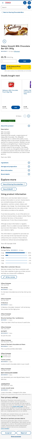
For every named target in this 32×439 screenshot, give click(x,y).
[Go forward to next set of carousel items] (28, 116)
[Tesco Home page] (8, 3)
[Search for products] (29, 7)
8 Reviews (17, 51)
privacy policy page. (17, 406)
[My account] (25, 2)
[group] (11, 95)
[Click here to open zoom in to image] (4, 41)
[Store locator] (29, 2)
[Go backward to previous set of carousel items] (24, 116)
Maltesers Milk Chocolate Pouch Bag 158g (10, 91)
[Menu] (2, 2)
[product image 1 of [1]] (16, 30)
